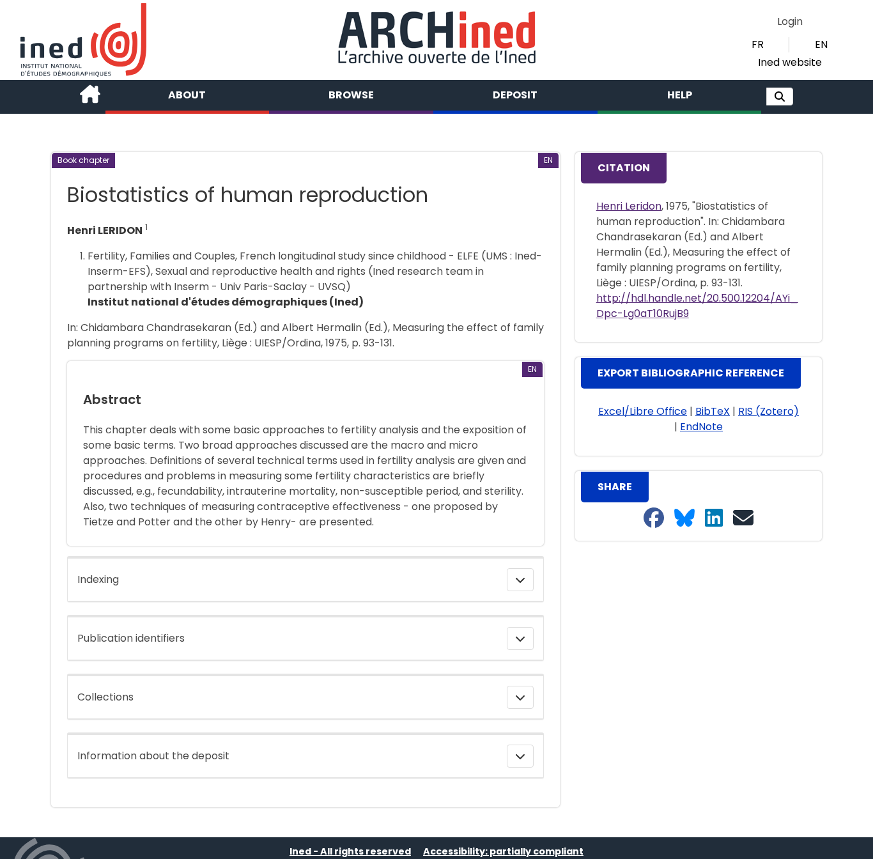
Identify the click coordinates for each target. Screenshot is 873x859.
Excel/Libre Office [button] (642, 411)
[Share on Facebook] (654, 518)
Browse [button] (351, 95)
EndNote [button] (701, 426)
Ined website (790, 62)
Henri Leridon (628, 206)
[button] (779, 96)
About (187, 95)
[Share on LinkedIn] (714, 518)
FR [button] (758, 44)
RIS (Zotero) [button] (768, 411)
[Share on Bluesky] (684, 518)
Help (679, 95)
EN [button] (821, 44)
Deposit (515, 95)
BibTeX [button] (712, 411)
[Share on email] (743, 518)
